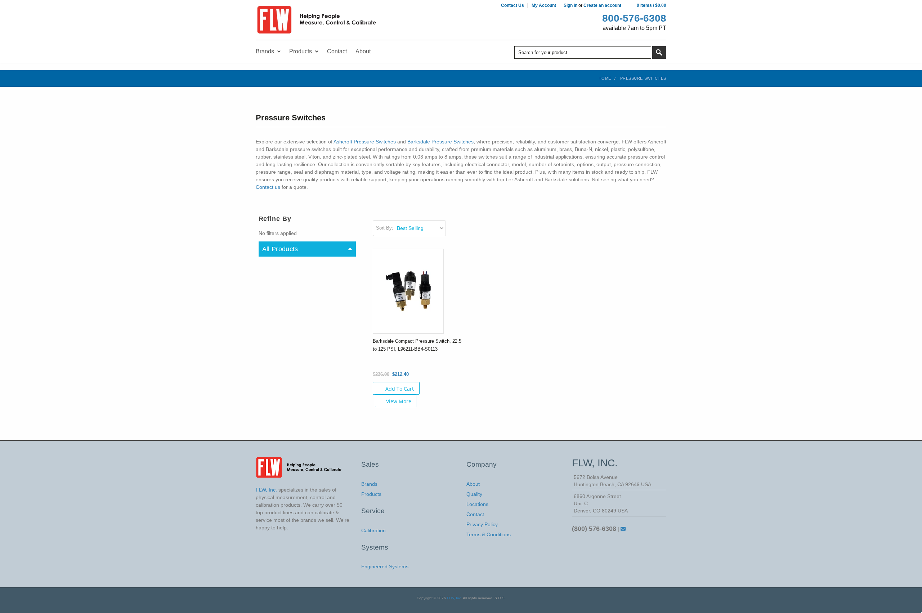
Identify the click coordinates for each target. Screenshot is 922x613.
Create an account (602, 5)
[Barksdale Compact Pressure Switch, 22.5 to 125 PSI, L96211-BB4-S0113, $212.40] (408, 291)
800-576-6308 (634, 18)
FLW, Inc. (454, 598)
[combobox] (582, 52)
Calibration (373, 530)
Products (371, 494)
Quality (474, 494)
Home (605, 78)
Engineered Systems (384, 566)
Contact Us (512, 5)
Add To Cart (399, 388)
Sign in (570, 5)
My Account (544, 5)
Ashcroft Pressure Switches (365, 142)
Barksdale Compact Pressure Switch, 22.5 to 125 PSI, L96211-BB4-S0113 (417, 345)
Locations (477, 504)
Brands (369, 484)
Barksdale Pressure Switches (440, 142)
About (473, 484)
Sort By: (384, 228)
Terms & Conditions (488, 534)
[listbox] (421, 228)
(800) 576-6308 (594, 528)
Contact (475, 514)
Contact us (268, 187)
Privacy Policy (482, 524)
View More (398, 401)
